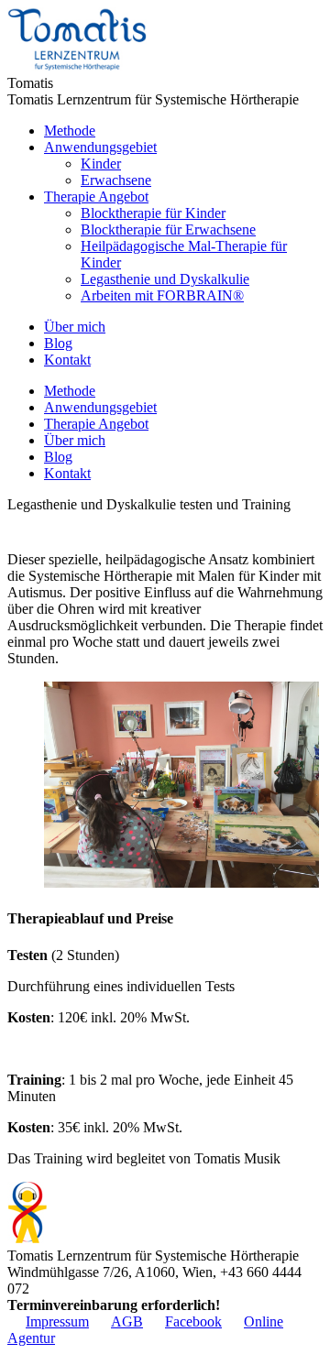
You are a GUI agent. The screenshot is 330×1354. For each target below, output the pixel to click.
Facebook (193, 1321)
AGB (127, 1321)
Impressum (57, 1321)
